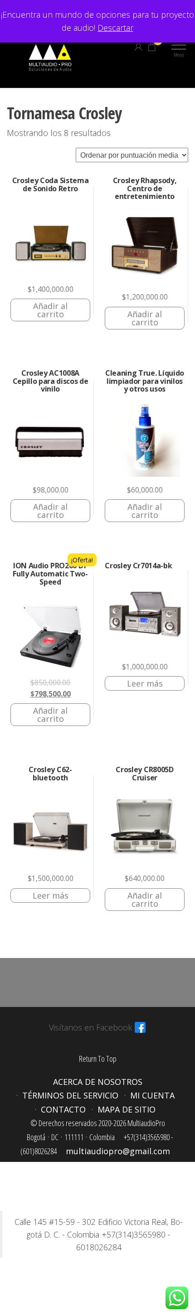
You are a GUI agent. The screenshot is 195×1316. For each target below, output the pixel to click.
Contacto (63, 1109)
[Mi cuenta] (138, 47)
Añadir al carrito (50, 309)
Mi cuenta (152, 1095)
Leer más (145, 683)
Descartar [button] (115, 27)
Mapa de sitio (127, 1109)
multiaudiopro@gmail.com (118, 1151)
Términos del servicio (70, 1095)
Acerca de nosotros (97, 1081)
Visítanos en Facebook (90, 1027)
